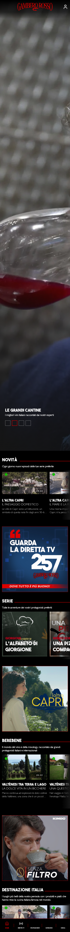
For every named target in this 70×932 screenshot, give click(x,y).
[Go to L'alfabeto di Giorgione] (21, 423)
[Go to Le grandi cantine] (14, 423)
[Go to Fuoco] (28, 423)
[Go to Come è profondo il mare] (8, 423)
